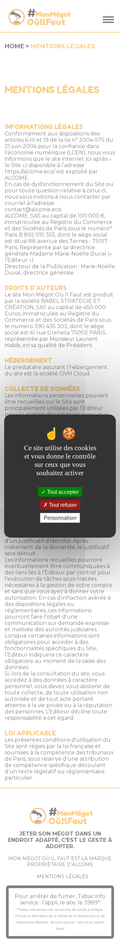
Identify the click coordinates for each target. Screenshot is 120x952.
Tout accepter (62, 491)
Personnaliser (60, 518)
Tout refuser (62, 504)
